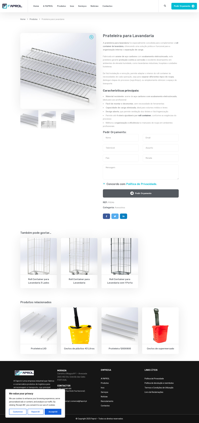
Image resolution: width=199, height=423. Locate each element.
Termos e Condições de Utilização (159, 388)
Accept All (53, 412)
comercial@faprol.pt (79, 401)
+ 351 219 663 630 (64, 389)
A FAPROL (48, 6)
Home (36, 6)
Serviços (82, 6)
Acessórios (120, 207)
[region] (35, 403)
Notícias (94, 6)
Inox (72, 6)
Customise (18, 412)
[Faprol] (12, 6)
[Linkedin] (123, 216)
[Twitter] (115, 216)
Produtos (61, 6)
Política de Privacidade (154, 379)
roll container (144, 115)
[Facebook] (106, 216)
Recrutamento (107, 401)
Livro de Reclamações (154, 392)
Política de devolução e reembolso (159, 383)
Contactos (107, 6)
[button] (91, 37)
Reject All (35, 412)
